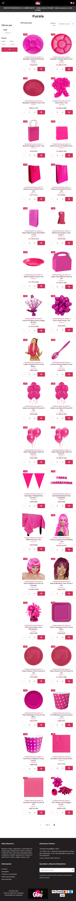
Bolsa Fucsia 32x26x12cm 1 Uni (34, 190)
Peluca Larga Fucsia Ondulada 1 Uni (61, 540)
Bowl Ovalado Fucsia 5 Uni (33, 277)
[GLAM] (38, 3)
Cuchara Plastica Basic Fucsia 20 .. (61, 365)
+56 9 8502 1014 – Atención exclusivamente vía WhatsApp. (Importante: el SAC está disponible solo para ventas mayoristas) (56, 853)
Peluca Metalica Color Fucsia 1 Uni (61, 584)
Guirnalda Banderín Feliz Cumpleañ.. (61, 497)
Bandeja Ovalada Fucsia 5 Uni (34, 103)
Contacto (4, 869)
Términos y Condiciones (9, 874)
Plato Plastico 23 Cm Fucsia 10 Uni (61, 672)
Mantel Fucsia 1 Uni (33, 539)
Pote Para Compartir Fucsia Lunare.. (33, 759)
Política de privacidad (8, 877)
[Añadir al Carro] (41, 69)
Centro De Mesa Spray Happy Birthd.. (33, 321)
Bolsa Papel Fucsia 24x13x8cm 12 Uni (33, 234)
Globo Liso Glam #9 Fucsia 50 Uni (61, 409)
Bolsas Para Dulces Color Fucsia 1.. (61, 234)
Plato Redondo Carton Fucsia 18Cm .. (34, 716)
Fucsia (7, 33)
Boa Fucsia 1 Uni (61, 103)
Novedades (5, 871)
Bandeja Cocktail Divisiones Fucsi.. (33, 60)
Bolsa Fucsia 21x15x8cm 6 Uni (61, 146)
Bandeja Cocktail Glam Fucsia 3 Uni (61, 60)
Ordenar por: (53, 24)
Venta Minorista (6, 879)
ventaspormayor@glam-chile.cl (49, 849)
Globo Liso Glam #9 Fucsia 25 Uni (34, 409)
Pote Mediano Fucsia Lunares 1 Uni (61, 716)
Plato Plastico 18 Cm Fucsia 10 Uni (33, 672)
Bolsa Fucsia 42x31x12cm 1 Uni (61, 190)
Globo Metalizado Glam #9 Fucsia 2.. (34, 453)
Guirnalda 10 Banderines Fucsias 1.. (33, 497)
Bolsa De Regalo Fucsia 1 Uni (33, 146)
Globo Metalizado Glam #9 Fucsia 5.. (61, 453)
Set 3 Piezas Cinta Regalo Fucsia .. (61, 803)
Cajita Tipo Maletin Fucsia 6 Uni (61, 278)
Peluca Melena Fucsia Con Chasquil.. (33, 584)
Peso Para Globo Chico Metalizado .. (33, 628)
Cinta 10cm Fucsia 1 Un (61, 320)
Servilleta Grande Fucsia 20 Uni (33, 803)
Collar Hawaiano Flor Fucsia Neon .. (33, 365)
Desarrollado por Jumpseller (13, 895)
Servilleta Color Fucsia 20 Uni (61, 758)
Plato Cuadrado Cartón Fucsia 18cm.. (61, 628)
